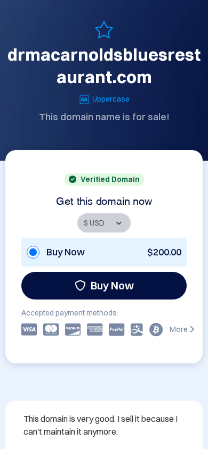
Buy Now (112, 285)
